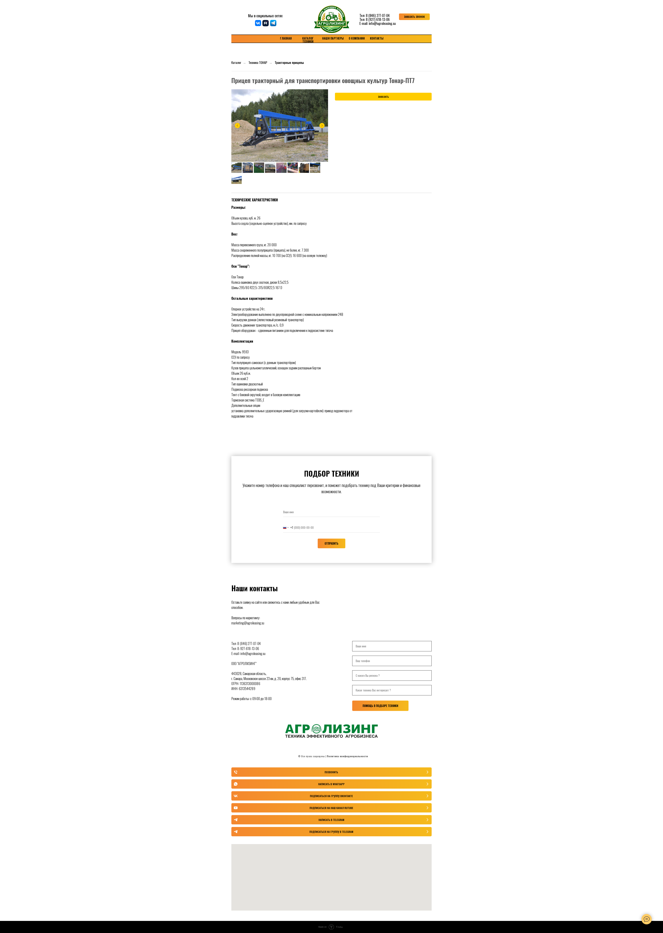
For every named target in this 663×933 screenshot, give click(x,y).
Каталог (236, 62)
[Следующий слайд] (322, 125)
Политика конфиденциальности (347, 756)
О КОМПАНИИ (357, 38)
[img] (331, 17)
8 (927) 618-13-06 (378, 19)
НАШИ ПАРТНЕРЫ (333, 38)
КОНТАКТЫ (377, 38)
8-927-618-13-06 (248, 648)
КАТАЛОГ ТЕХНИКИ (308, 40)
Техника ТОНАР (257, 62)
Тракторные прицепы (289, 62)
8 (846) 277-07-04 (378, 15)
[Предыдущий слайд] (237, 125)
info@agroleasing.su (382, 23)
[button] (414, 16)
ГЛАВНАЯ (286, 38)
